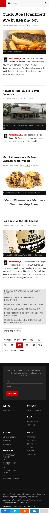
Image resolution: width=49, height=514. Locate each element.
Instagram (31, 454)
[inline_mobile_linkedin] (34, 511)
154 (26, 345)
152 (13, 345)
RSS (41, 454)
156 (40, 345)
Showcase (7, 441)
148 (24, 340)
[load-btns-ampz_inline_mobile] (44, 511)
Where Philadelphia (11, 479)
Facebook (31, 437)
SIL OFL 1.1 (32, 506)
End (22, 350)
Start (7, 340)
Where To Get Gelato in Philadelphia (22, 309)
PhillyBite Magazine (10, 497)
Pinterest (31, 447)
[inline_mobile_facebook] (5, 511)
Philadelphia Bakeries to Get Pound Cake (22, 292)
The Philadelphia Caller (9, 472)
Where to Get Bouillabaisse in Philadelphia (19, 298)
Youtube (30, 451)
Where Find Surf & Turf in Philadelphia (23, 304)
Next (13, 350)
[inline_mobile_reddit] (24, 511)
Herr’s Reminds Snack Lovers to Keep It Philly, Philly (23, 314)
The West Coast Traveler (9, 464)
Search (38, 411)
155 (33, 345)
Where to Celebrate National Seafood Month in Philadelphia (23, 321)
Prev (17, 340)
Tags (29, 411)
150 (38, 340)
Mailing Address (9, 410)
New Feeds (7, 444)
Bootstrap (6, 500)
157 (6, 350)
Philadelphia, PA (15, 59)
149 (31, 340)
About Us (31, 425)
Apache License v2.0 (21, 503)
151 (6, 345)
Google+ (30, 444)
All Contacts (32, 421)
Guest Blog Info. (9, 437)
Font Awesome (8, 506)
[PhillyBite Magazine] (13, 3)
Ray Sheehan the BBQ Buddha (20, 220)
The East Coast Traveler (9, 456)
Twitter (30, 441)
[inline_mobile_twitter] (15, 511)
